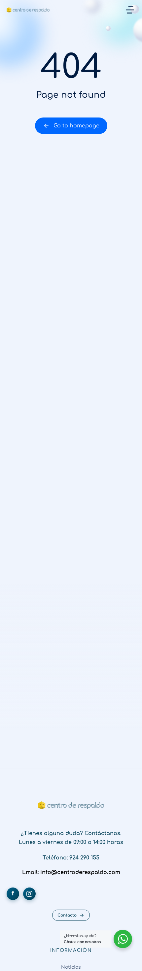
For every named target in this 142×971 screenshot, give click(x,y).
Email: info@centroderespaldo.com (71, 872)
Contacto (67, 915)
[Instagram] (29, 893)
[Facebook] (13, 893)
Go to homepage (76, 126)
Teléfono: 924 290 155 (71, 858)
